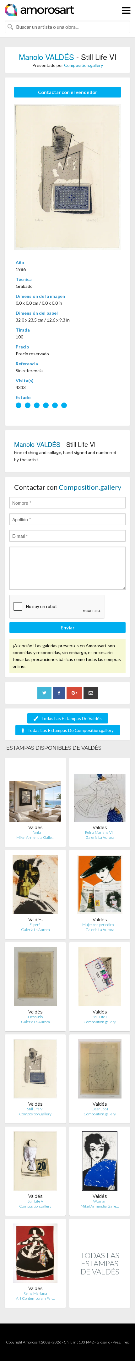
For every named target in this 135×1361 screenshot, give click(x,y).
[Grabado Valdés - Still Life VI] (35, 1070)
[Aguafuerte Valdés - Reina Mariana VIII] (100, 793)
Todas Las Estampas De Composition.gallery (70, 730)
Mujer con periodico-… (99, 924)
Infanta (35, 832)
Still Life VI (35, 1109)
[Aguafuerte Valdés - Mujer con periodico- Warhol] (99, 885)
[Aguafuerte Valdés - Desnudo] (35, 978)
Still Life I (100, 1016)
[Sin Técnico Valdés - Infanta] (35, 793)
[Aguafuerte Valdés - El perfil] (35, 885)
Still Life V (35, 1201)
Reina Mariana (35, 1293)
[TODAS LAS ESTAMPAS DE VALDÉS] (99, 1301)
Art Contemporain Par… (35, 1298)
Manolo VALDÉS (46, 56)
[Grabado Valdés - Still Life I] (99, 978)
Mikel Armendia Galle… (35, 837)
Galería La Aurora (99, 837)
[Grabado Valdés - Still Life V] (35, 1162)
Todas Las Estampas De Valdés (71, 718)
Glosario (103, 1342)
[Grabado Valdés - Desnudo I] (100, 1070)
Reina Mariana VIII (100, 832)
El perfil (35, 924)
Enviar (67, 627)
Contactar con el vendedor (67, 92)
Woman (99, 1201)
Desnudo (35, 1016)
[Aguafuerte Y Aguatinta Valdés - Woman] (99, 1162)
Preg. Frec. (121, 1342)
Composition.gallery (83, 65)
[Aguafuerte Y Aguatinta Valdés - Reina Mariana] (35, 1254)
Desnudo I (100, 1109)
